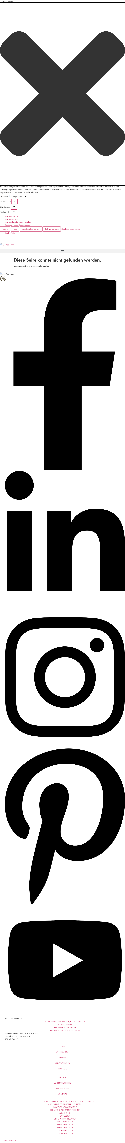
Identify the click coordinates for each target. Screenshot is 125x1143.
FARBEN (62, 1057)
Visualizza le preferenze (31, 229)
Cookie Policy (10, 233)
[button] (62, 94)
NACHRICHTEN (62, 1088)
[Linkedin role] (65, 607)
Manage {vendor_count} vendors (18, 222)
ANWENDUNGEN (62, 1063)
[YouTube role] (65, 1013)
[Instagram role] (65, 745)
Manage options (11, 216)
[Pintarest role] (65, 905)
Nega (15, 229)
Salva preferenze (52, 229)
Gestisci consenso (9, 1140)
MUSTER (62, 1077)
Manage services (11, 219)
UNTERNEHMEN (62, 1052)
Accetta (5, 229)
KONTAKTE (62, 1094)
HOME (62, 1046)
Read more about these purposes (17, 225)
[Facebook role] (65, 469)
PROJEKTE (62, 1069)
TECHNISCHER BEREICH (62, 1083)
